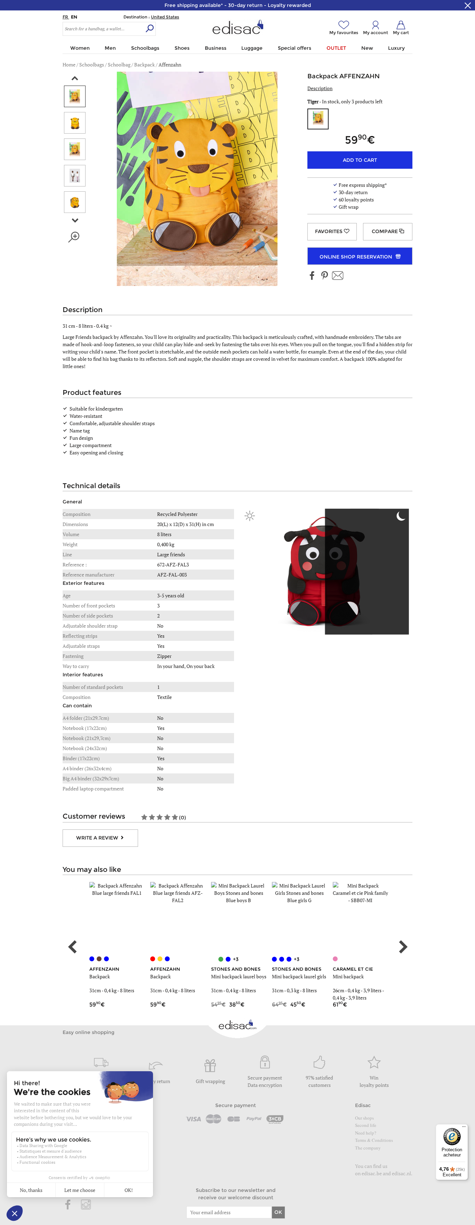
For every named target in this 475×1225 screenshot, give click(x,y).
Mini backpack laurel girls (299, 976)
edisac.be (372, 1173)
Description (319, 88)
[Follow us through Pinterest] (324, 276)
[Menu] (464, 1128)
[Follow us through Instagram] (85, 1205)
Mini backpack (348, 976)
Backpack (99, 976)
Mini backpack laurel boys (238, 976)
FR (66, 16)
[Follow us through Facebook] (312, 276)
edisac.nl (401, 1173)
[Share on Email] (338, 276)
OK (278, 1212)
